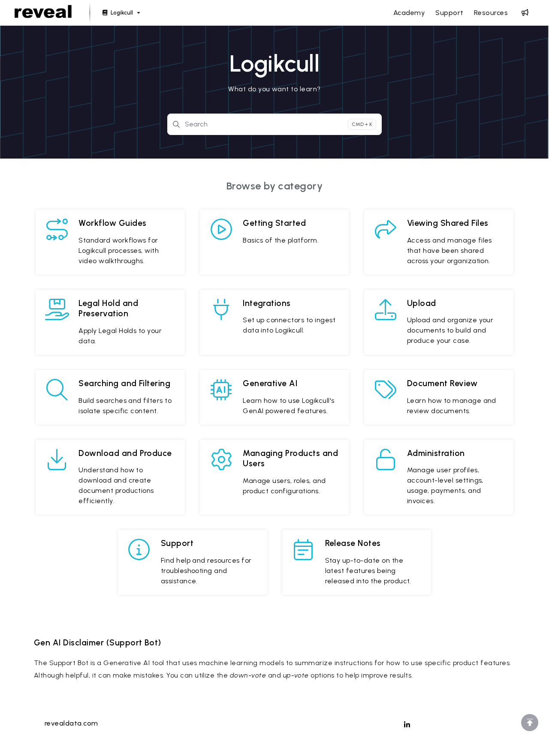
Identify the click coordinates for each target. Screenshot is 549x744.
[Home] (43, 13)
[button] (529, 722)
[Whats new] (525, 13)
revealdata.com (71, 723)
